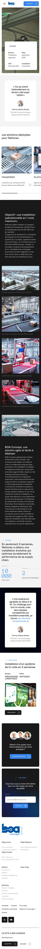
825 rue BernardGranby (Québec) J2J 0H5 (10, 858)
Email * (7, 794)
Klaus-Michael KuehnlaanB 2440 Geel (28, 848)
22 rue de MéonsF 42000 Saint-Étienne (9, 848)
